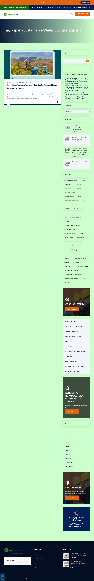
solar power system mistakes (71, 262)
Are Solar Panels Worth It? (71, 180)
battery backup (68, 184)
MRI (65, 217)
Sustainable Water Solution (71, 270)
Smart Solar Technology (78, 245)
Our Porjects (23, 561)
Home (30, 14)
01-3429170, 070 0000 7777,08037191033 (59, 7)
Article (68, 430)
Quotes (68, 454)
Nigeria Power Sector (76, 217)
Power (81, 233)
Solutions (46, 14)
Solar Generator (79, 254)
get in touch (72, 309)
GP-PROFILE (85, 2)
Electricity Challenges (69, 192)
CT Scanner (78, 188)
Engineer (68, 438)
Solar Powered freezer (80, 258)
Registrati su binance (70, 97)
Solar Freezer (67, 254)
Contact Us (40, 559)
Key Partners (64, 14)
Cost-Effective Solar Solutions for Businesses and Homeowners (79, 127)
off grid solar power (69, 229)
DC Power (69, 434)
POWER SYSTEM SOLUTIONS (74, 366)
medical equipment (79, 213)
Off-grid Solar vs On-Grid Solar (72, 225)
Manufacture (77, 209)
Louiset (67, 78)
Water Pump (67, 282)
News (67, 446)
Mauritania (67, 213)
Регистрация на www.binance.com (73, 92)
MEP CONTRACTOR (71, 361)
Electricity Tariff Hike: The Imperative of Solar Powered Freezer (79, 139)
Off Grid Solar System (69, 233)
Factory (68, 442)
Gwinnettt (67, 85)
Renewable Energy (77, 241)
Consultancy (54, 14)
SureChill (67, 341)
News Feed (40, 567)
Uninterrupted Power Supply (71, 278)
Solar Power (28, 82)
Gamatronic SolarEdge (71, 331)
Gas (83, 200)
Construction (67, 188)
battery (84, 180)
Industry (77, 204)
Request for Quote (70, 321)
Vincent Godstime (19, 82)
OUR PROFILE (41, 2)
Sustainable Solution (82, 266)
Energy (79, 196)
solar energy (74, 250)
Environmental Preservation (71, 200)
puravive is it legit (69, 74)
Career (38, 563)
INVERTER (67, 209)
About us (39, 554)
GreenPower (67, 204)
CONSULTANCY (69, 356)
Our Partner (68, 346)
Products (37, 14)
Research (68, 458)
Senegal (66, 245)
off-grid (66, 221)
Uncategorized (70, 466)
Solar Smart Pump (68, 266)
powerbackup (80, 237)
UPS (84, 278)
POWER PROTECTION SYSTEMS (75, 351)
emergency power (69, 196)
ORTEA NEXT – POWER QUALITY (75, 326)
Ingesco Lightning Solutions (73, 336)
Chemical (79, 184)
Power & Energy (68, 237)
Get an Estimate (82, 14)
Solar (65, 250)
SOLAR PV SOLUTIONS (72, 371)
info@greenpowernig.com (81, 7)
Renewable (69, 53)
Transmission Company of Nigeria (73, 274)
